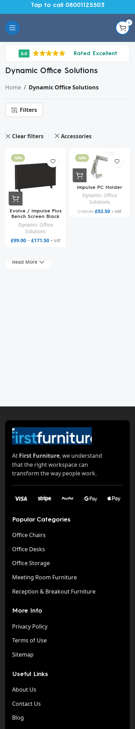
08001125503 (85, 5)
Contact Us (26, 704)
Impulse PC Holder (99, 187)
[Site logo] (67, 27)
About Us (24, 689)
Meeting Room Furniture (44, 577)
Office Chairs (29, 535)
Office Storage (31, 563)
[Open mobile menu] (12, 28)
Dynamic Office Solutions (35, 228)
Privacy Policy (29, 626)
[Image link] (52, 435)
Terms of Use (29, 640)
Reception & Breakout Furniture (54, 591)
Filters (28, 110)
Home (13, 87)
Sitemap (23, 654)
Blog (18, 717)
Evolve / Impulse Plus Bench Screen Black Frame (36, 217)
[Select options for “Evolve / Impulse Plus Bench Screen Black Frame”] (15, 198)
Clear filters (28, 136)
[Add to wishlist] (53, 161)
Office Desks (28, 549)
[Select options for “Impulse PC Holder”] (80, 175)
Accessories (76, 136)
